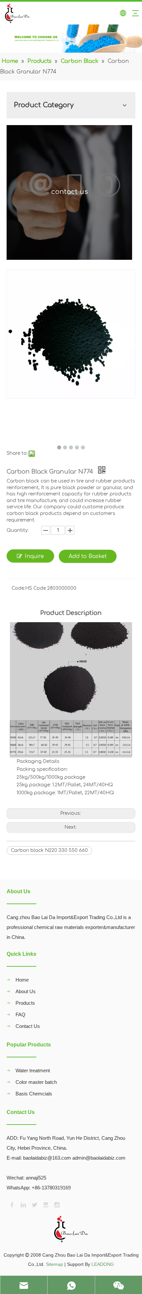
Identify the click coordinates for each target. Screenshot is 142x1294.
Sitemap (54, 1264)
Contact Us (28, 1026)
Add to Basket (88, 556)
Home (22, 980)
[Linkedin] (22, 1204)
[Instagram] (56, 1204)
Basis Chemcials (34, 1093)
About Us (26, 991)
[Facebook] (11, 1204)
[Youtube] (45, 1204)
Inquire (34, 556)
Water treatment (33, 1070)
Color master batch (36, 1082)
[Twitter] (34, 1204)
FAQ (20, 1014)
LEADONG (102, 1264)
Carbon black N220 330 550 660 (49, 850)
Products (25, 1003)
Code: (18, 588)
